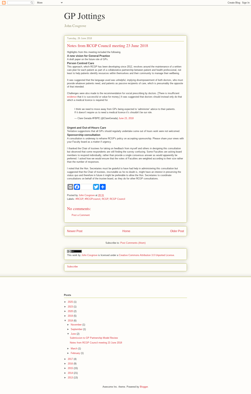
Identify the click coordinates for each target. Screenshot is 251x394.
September (77, 329)
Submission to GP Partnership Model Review (94, 337)
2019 (71, 315)
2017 (71, 359)
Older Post (177, 231)
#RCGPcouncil (92, 199)
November (76, 324)
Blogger (144, 386)
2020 (71, 311)
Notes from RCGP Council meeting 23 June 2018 (96, 342)
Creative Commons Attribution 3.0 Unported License (146, 255)
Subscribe (72, 266)
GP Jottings (84, 15)
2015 (71, 368)
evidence (72, 96)
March (74, 348)
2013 (71, 377)
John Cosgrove (89, 255)
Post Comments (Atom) (133, 242)
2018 (71, 320)
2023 (71, 306)
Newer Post (74, 231)
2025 (71, 301)
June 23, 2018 (126, 118)
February (76, 353)
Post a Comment (81, 215)
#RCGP (79, 199)
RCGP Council (117, 199)
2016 (71, 363)
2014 (71, 373)
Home (126, 231)
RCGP (105, 199)
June (74, 333)
